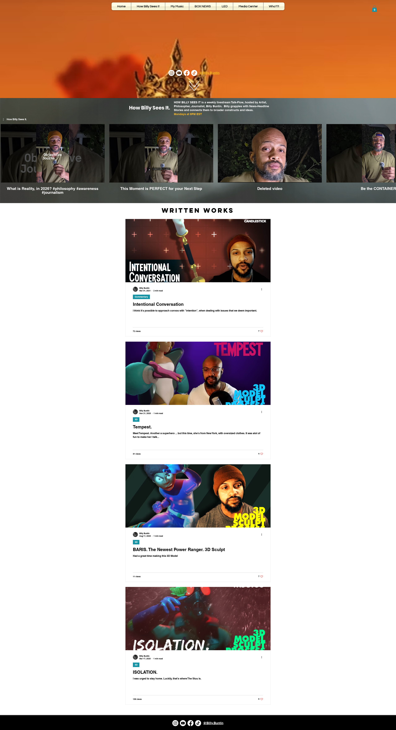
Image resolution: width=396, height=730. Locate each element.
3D (136, 419)
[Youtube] (179, 73)
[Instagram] (171, 73)
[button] (374, 9)
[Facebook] (187, 73)
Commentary (141, 297)
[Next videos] (391, 152)
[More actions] (263, 289)
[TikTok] (194, 73)
